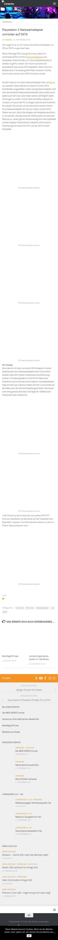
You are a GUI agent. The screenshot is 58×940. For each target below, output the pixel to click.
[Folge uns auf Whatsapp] (54, 678)
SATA (5, 612)
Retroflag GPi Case (10, 656)
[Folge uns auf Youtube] (40, 678)
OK (29, 936)
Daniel (9, 40)
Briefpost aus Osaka (11, 732)
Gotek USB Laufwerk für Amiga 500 (20, 867)
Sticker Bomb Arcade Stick (27, 765)
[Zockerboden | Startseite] (10, 3)
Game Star (19, 608)
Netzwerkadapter (42, 608)
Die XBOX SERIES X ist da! (13, 713)
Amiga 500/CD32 (9, 852)
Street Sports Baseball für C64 (28, 831)
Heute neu (30, 748)
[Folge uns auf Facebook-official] (45, 678)
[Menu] (54, 3)
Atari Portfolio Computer (26, 779)
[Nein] (54, 933)
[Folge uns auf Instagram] (49, 678)
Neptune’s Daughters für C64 (28, 817)
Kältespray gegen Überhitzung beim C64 (33, 803)
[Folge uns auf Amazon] (36, 678)
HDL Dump (30, 608)
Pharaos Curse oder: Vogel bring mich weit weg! (26, 892)
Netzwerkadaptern (34, 57)
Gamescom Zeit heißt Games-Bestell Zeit (20, 719)
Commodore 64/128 (23, 800)
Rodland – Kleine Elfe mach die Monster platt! (25, 854)
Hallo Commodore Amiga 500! (17, 880)
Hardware (7, 22)
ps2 (52, 608)
